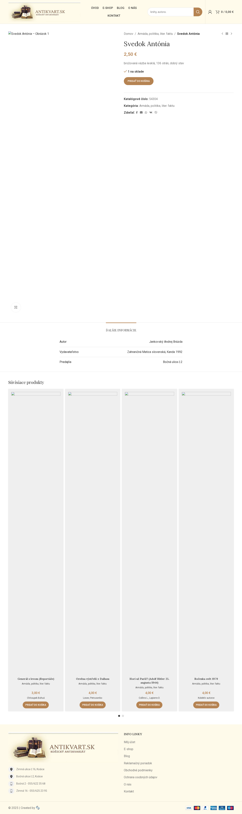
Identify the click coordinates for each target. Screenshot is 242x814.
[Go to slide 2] (123, 716)
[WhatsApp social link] (146, 112)
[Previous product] (222, 34)
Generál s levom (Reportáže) (36, 679)
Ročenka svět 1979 (206, 679)
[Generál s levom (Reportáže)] (35, 533)
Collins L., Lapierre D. (149, 698)
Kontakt (129, 791)
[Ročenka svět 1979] (206, 533)
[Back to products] (227, 34)
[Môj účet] (210, 12)
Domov (128, 34)
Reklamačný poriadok (138, 763)
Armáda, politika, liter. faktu (155, 34)
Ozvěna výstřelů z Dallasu (92, 679)
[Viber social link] (156, 112)
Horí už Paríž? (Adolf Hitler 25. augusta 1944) (149, 680)
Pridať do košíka (139, 81)
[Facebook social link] (137, 112)
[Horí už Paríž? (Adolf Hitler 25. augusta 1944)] (149, 533)
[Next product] (231, 34)
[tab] (121, 328)
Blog (127, 756)
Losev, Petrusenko (92, 698)
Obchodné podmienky (138, 770)
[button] (36, 705)
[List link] (63, 769)
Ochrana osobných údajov (140, 777)
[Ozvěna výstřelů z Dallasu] (92, 533)
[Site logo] (44, 11)
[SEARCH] (198, 12)
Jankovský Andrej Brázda (165, 341)
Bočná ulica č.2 (172, 362)
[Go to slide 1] (119, 716)
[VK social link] (151, 112)
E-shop (128, 749)
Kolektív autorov (206, 698)
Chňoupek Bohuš (36, 698)
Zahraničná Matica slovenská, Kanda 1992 (154, 352)
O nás (127, 784)
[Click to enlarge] (16, 307)
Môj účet (129, 742)
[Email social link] (141, 112)
